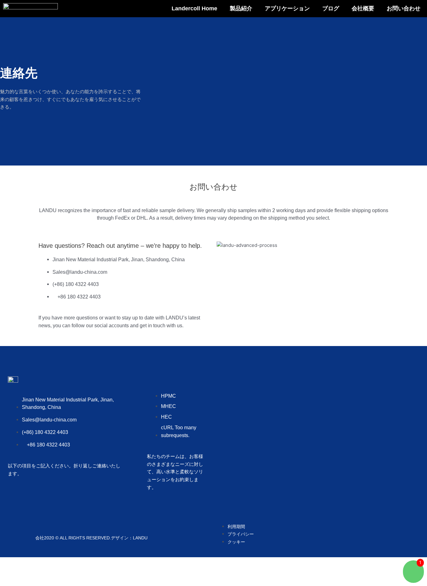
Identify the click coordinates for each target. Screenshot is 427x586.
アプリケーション (287, 8)
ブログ (330, 8)
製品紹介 (241, 8)
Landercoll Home (194, 8)
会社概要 (363, 8)
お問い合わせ (403, 8)
